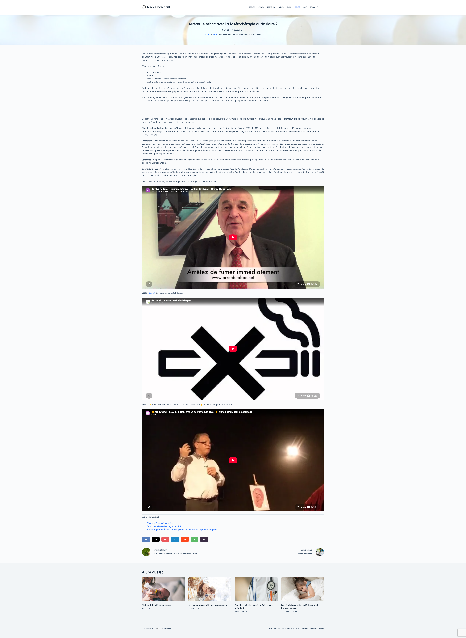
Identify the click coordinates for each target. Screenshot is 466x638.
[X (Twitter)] (156, 539)
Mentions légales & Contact (313, 628)
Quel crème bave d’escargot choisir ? (164, 526)
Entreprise (271, 7)
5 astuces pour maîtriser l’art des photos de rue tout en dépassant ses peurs (182, 529)
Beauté (252, 7)
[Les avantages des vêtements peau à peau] (209, 589)
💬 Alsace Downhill (156, 7)
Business (261, 7)
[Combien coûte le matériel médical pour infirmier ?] (256, 589)
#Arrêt (152, 293)
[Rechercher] (323, 7)
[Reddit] (185, 539)
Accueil (208, 34)
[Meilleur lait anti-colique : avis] (163, 589)
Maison (289, 7)
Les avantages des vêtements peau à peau (208, 605)
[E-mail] (204, 539)
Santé (297, 7)
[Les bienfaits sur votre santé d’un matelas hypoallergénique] (302, 589)
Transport (314, 7)
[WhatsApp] (194, 539)
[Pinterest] (165, 539)
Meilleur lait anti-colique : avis (156, 605)
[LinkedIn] (175, 539)
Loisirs (281, 7)
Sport (305, 7)
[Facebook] (146, 539)
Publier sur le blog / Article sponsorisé (283, 628)
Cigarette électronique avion (160, 523)
